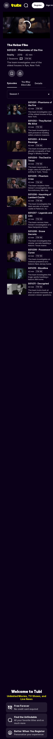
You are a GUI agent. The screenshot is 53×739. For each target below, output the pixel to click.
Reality (10, 54)
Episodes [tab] (12, 83)
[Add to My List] (11, 73)
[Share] (20, 73)
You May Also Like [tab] (26, 83)
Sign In (49, 5)
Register (38, 5)
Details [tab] (38, 83)
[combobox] (30, 94)
